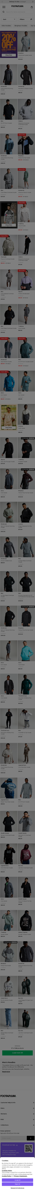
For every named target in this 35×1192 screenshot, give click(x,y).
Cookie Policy (6, 1176)
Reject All (17, 1184)
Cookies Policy (7, 1170)
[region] (17, 1174)
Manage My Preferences (17, 1188)
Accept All (17, 1180)
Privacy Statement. (20, 1176)
